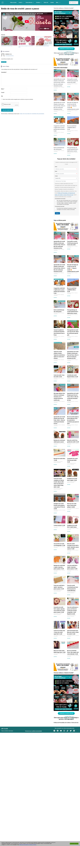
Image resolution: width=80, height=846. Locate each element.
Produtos (38, 2)
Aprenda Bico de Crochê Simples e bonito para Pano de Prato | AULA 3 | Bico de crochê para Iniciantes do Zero (73, 355)
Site (2, 96)
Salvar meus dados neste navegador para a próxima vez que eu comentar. (18, 99)
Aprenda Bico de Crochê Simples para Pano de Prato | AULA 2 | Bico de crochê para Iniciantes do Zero (72, 397)
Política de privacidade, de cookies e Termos (27, 844)
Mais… (57, 2)
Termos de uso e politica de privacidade (33, 731)
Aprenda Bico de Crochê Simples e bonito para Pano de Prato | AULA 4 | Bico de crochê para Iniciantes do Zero (59, 106)
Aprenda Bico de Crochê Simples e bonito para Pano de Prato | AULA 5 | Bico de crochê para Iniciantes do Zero (59, 82)
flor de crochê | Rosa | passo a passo (42, 45)
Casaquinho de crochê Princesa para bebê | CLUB (72, 460)
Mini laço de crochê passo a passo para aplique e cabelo (71, 505)
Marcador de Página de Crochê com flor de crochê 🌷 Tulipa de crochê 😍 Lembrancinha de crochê (73, 106)
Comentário (4, 72)
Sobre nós (46, 2)
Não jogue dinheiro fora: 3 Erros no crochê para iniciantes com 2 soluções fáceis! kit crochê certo (59, 397)
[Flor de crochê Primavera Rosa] (9, 40)
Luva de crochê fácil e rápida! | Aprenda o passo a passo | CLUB (72, 567)
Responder (4, 61)
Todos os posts (13, 2)
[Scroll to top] (78, 844)
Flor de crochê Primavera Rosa (6, 45)
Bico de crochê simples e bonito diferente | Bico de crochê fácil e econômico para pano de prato (73, 420)
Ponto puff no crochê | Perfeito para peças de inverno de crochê (72, 81)
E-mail (3, 92)
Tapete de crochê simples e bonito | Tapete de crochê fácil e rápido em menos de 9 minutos (59, 355)
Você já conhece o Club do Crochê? (64, 8)
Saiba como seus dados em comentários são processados (32, 113)
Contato (52, 2)
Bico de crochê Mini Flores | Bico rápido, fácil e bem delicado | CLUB (73, 652)
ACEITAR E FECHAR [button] (74, 843)
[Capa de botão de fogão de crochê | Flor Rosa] (27, 40)
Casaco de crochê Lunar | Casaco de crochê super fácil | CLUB (59, 632)
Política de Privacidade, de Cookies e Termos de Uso (66, 722)
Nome (2, 88)
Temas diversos (29, 2)
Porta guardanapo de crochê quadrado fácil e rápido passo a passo (72, 149)
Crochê (20, 2)
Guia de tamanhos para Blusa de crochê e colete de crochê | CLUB (73, 632)
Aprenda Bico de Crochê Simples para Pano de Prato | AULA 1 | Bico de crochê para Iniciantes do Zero (59, 420)
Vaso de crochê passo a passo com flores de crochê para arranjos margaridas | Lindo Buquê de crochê (72, 611)
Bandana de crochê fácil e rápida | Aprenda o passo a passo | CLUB (59, 567)
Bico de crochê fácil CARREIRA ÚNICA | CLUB (71, 127)
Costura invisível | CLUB (59, 525)
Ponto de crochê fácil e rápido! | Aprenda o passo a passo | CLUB (59, 587)
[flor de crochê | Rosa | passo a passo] (44, 40)
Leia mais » (55, 90)
